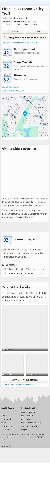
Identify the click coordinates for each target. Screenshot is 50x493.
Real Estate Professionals (31, 423)
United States (7, 384)
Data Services (26, 419)
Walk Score (8, 408)
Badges (24, 430)
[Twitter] (3, 412)
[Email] (12, 412)
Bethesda (7, 18)
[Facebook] (7, 412)
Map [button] (38, 31)
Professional (28, 408)
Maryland (19, 384)
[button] (25, 114)
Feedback (5, 430)
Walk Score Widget (28, 412)
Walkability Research (29, 426)
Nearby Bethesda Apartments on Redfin (27, 37)
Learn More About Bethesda (25, 380)
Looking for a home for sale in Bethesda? (18, 43)
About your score (10, 87)
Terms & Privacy (8, 426)
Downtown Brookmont (23, 22)
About (4, 416)
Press (4, 423)
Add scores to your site (13, 91)
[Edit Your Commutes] (35, 21)
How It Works (7, 419)
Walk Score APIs (27, 416)
